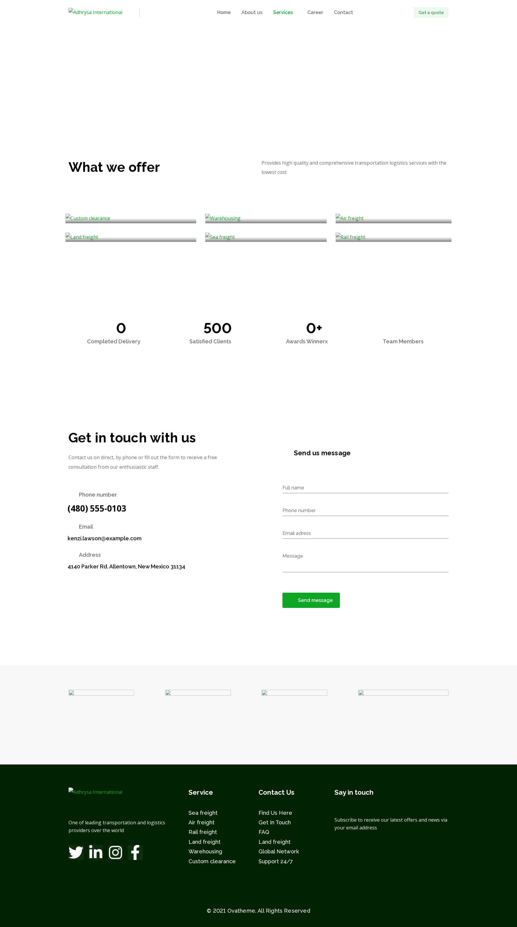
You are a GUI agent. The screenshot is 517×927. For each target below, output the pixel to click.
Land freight (204, 842)
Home (224, 12)
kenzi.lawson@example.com (105, 538)
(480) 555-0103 (97, 508)
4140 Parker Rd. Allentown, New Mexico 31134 (126, 566)
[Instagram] (115, 852)
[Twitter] (76, 852)
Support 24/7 (275, 861)
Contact (343, 12)
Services (283, 12)
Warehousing (205, 851)
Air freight (201, 822)
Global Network (278, 851)
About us (251, 12)
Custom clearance (212, 861)
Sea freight (203, 813)
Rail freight (202, 832)
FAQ (263, 832)
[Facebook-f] (135, 852)
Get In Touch (274, 822)
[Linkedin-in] (95, 852)
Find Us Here (275, 813)
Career (315, 12)
